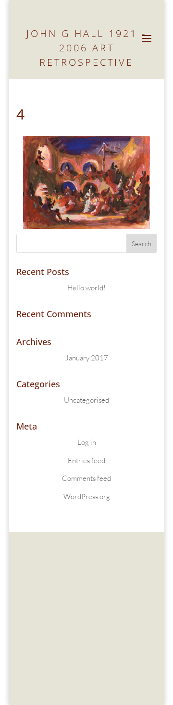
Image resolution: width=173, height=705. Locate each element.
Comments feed (86, 478)
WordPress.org (86, 496)
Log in (86, 442)
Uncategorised (86, 400)
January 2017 (86, 357)
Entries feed (86, 460)
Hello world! (86, 287)
